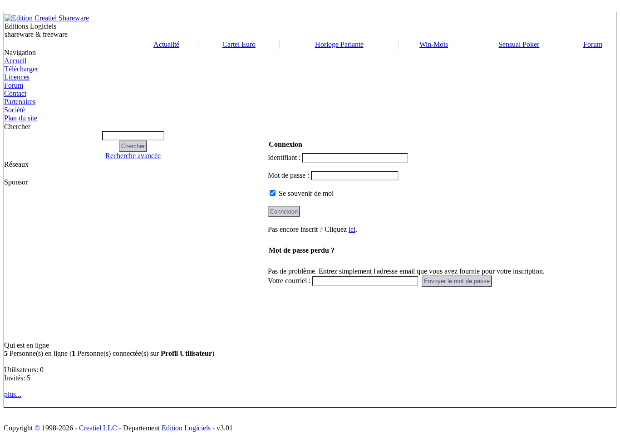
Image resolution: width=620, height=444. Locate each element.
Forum (592, 44)
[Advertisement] (397, 26)
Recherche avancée (133, 156)
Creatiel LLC (98, 428)
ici (352, 229)
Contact (15, 93)
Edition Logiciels (186, 428)
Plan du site (20, 118)
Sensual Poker (518, 44)
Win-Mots (433, 44)
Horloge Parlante (339, 44)
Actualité (166, 44)
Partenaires (19, 101)
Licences (17, 77)
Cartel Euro (239, 44)
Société (14, 110)
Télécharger (21, 69)
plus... (12, 394)
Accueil (15, 61)
